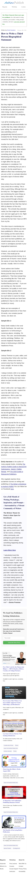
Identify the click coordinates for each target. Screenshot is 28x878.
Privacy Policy (23, 869)
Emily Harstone (11, 30)
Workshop (14, 7)
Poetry (14, 751)
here (12, 489)
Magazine (4, 7)
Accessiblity (22, 871)
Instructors (12, 871)
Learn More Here (10, 550)
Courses (11, 866)
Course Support (13, 869)
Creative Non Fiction (8, 745)
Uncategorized (16, 848)
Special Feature (7, 848)
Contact (21, 866)
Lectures (23, 7)
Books (2, 869)
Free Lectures (13, 863)
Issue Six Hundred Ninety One (11, 748)
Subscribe (3, 863)
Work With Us (22, 863)
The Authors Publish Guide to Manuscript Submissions (13, 466)
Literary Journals (8, 751)
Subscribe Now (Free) (14, 642)
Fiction (16, 745)
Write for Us (3, 866)
